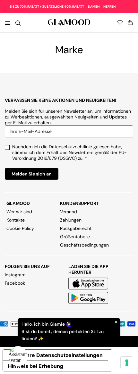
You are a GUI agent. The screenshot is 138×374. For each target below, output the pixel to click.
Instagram (15, 275)
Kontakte (15, 220)
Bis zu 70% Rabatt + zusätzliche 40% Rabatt (47, 6)
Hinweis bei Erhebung (35, 366)
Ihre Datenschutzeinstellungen (64, 355)
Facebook (15, 283)
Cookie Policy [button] (20, 228)
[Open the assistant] (18, 356)
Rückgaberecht (75, 228)
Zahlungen (71, 220)
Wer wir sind (19, 212)
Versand (68, 212)
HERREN (109, 6)
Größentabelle (75, 237)
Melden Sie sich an (32, 174)
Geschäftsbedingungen (84, 245)
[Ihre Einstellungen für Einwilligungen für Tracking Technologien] (127, 363)
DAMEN (94, 6)
